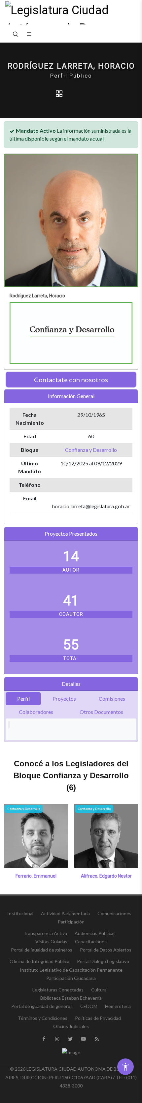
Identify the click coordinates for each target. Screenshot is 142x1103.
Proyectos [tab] (64, 698)
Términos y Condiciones (42, 1018)
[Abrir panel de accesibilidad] (125, 1066)
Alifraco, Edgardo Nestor (106, 876)
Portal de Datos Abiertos (105, 950)
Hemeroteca (118, 1006)
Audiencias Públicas (95, 933)
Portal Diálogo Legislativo (103, 961)
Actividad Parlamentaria (65, 913)
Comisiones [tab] (112, 698)
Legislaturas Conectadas (58, 989)
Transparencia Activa (45, 933)
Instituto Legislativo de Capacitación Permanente (71, 970)
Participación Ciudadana (71, 978)
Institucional (20, 913)
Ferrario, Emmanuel (36, 876)
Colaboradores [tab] (36, 712)
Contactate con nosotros (71, 380)
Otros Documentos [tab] (101, 712)
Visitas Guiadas (51, 941)
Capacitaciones (91, 941)
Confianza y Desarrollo (91, 450)
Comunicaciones (114, 913)
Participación (71, 921)
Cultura (99, 989)
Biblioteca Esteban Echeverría (71, 998)
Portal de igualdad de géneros (41, 950)
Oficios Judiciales (71, 1026)
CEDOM (88, 1006)
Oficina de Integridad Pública (39, 961)
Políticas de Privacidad (98, 1018)
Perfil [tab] (23, 698)
